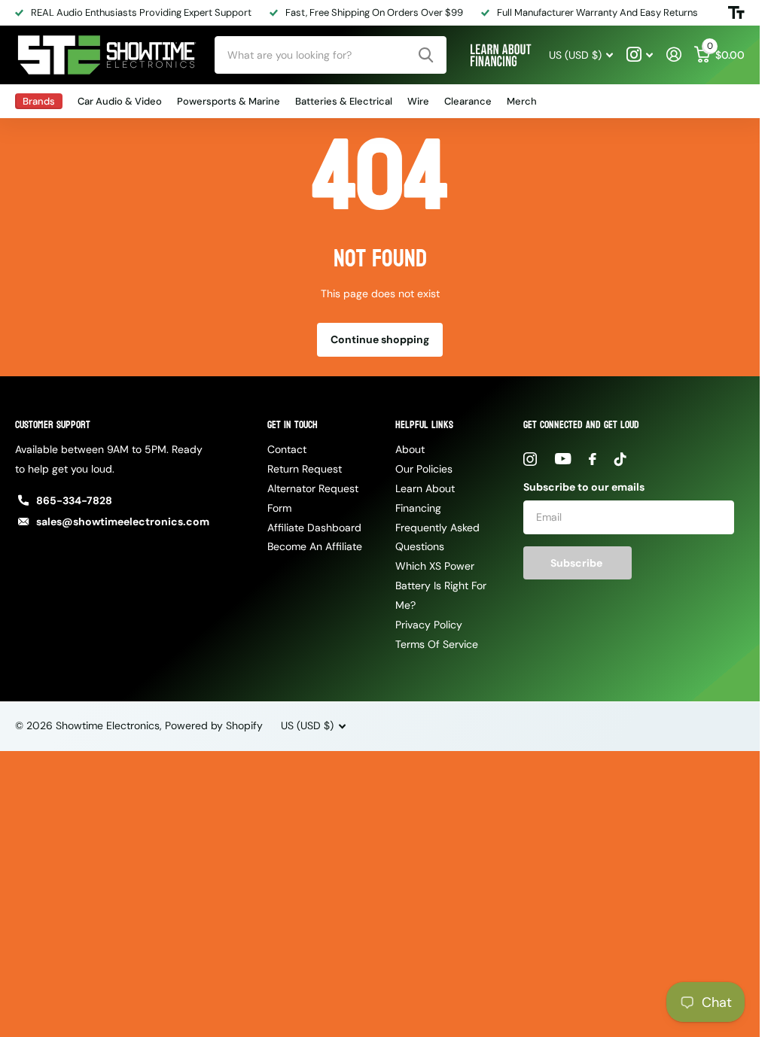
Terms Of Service (436, 644)
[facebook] (592, 459)
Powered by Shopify (214, 725)
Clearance (468, 101)
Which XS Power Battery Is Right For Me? (440, 585)
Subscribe (577, 563)
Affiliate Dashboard (314, 527)
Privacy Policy (428, 624)
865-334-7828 (74, 500)
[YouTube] (563, 458)
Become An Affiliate (314, 546)
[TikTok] (620, 459)
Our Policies (424, 469)
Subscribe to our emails (584, 487)
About (410, 449)
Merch (522, 101)
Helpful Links (424, 424)
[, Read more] (640, 54)
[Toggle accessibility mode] (736, 13)
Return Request (304, 469)
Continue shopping (380, 339)
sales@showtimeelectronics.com (122, 521)
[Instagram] (530, 459)
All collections (38, 101)
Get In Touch (292, 424)
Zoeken (425, 55)
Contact (286, 449)
